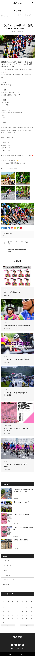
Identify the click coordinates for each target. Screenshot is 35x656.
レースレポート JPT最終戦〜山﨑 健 (16, 359)
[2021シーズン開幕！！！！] (17, 276)
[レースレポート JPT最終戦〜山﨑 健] (17, 343)
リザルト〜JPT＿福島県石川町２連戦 (23, 528)
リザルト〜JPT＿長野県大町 (21, 514)
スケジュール (6, 584)
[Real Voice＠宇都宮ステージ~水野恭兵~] (17, 309)
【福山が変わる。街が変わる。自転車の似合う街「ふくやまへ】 (23, 490)
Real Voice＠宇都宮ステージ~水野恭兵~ (17, 325)
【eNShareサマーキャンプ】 (21, 502)
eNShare (17, 3)
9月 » (27, 625)
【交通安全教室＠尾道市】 (21, 540)
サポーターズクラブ (9, 580)
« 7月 (8, 625)
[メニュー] (32, 3)
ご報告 (5, 425)
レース (13, 31)
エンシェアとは (7, 565)
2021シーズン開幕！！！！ (13, 292)
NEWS (5, 570)
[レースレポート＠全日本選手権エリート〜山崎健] (17, 376)
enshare (10, 233)
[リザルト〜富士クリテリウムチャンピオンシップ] (17, 412)
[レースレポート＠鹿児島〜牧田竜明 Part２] (17, 448)
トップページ (6, 560)
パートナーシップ (8, 575)
